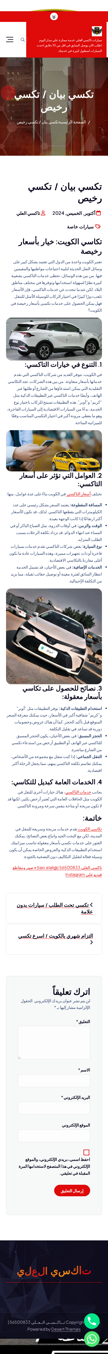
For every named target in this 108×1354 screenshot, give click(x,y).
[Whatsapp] (92, 1339)
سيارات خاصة (80, 226)
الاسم (84, 1069)
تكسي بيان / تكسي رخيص (38, 121)
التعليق (83, 1021)
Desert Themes (66, 1329)
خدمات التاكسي (78, 791)
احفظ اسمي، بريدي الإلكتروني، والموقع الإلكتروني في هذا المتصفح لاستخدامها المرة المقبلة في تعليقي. (54, 1166)
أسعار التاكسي (78, 493)
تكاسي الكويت (89, 828)
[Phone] (92, 1321)
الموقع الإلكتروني (76, 1124)
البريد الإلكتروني (75, 1097)
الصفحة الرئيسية (72, 121)
